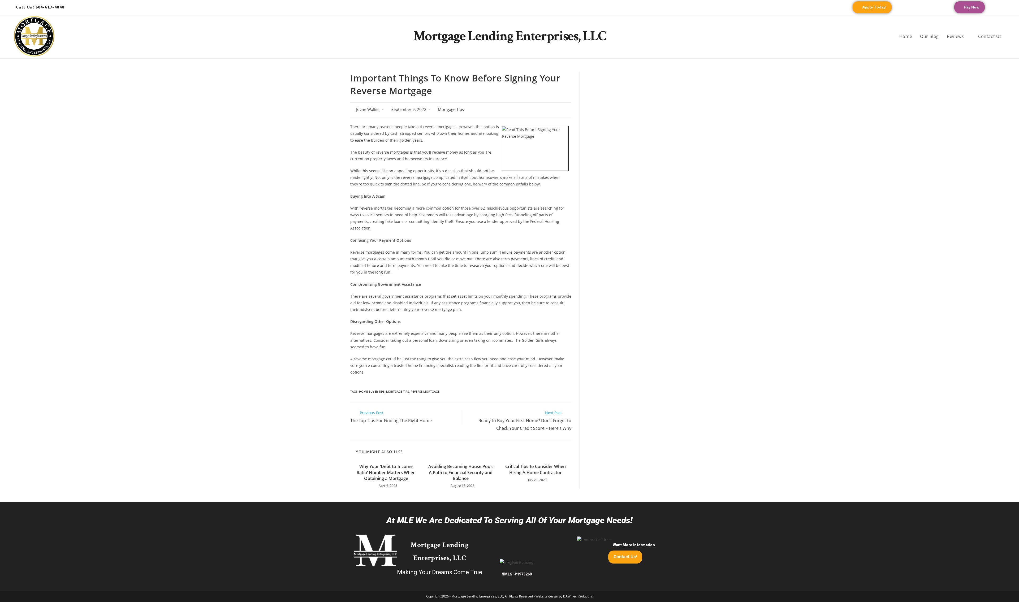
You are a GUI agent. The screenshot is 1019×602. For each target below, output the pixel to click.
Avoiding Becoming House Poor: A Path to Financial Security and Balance (460, 472)
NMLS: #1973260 (517, 574)
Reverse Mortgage (425, 391)
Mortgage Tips (451, 109)
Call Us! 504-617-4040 (40, 7)
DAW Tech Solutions (578, 596)
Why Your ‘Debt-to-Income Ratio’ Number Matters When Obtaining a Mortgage (386, 472)
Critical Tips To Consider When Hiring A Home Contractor (535, 469)
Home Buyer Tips (372, 391)
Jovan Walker (368, 109)
